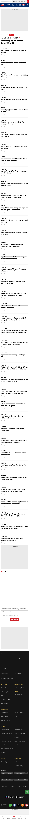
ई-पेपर (19, 1)
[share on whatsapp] (27, 792)
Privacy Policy (4, 668)
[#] (4, 55)
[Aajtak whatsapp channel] (10, 805)
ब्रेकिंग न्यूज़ (11, 34)
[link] (27, 1)
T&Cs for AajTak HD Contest (7, 678)
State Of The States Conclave (20, 743)
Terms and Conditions (19, 668)
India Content (18, 762)
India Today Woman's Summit (20, 735)
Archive (25, 786)
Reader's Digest (19, 712)
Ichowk (18, 786)
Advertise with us (4, 658)
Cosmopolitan (5, 712)
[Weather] (13, 5)
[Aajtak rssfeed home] (22, 805)
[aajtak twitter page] (18, 805)
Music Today (4, 716)
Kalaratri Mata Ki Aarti (7, 779)
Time (16, 716)
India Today (5, 786)
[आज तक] (3, 4)
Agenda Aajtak (18, 729)
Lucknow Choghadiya (7, 773)
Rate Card (17, 663)
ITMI (2, 695)
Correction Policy (4, 673)
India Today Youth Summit (6, 743)
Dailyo (12, 786)
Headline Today (19, 765)
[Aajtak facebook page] (14, 805)
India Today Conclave (6, 733)
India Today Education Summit (7, 750)
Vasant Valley (4, 688)
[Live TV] (23, 5)
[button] (25, 818)
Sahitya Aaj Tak (5, 729)
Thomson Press (19, 694)
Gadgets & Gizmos (6, 720)
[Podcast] (16, 5)
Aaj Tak (15, 1)
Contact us (17, 654)
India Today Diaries (20, 688)
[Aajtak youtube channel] (26, 805)
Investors (3, 663)
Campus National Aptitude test (5, 701)
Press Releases (18, 673)
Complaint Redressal (19, 658)
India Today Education (7, 691)
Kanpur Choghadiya (19, 773)
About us (3, 654)
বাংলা (22, 1)
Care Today (4, 762)
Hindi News (3, 35)
